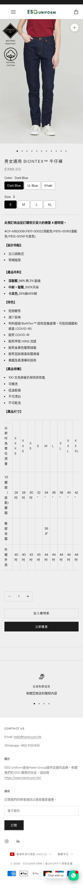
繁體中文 (63, 854)
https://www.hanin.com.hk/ (22, 778)
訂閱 (14, 825)
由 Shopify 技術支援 (59, 863)
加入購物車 (41, 613)
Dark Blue (14, 186)
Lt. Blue (32, 186)
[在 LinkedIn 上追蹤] (18, 841)
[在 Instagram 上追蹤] (6, 841)
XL (50, 205)
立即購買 (41, 626)
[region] (41, 685)
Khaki (48, 186)
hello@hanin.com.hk (27, 737)
